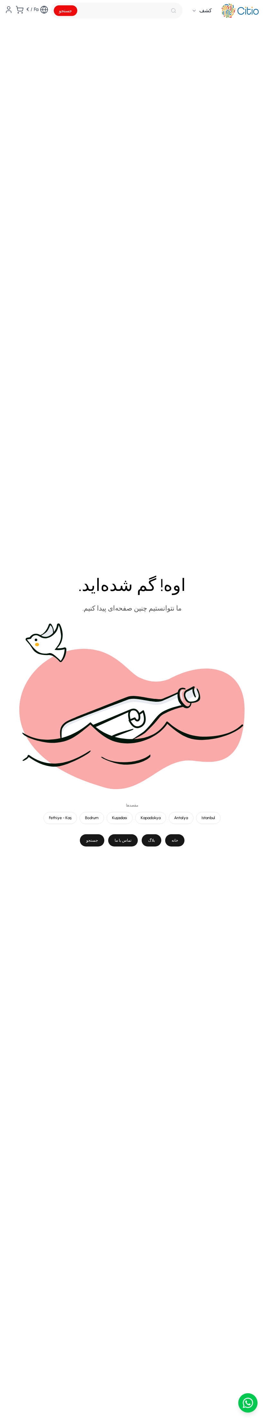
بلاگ (151, 840)
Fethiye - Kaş (60, 817)
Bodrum (92, 817)
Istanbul (208, 817)
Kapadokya (151, 817)
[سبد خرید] (19, 9)
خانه (175, 840)
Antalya (181, 817)
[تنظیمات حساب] (9, 9)
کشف (205, 10)
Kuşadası (119, 817)
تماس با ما (123, 840)
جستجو (65, 11)
